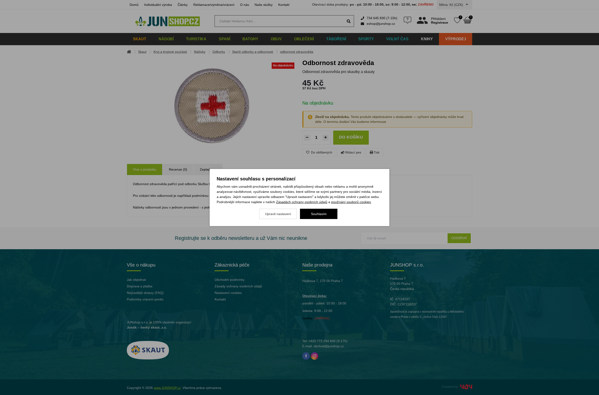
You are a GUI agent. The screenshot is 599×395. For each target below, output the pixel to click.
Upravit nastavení (278, 214)
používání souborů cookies (351, 202)
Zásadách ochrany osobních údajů (301, 202)
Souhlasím (319, 214)
